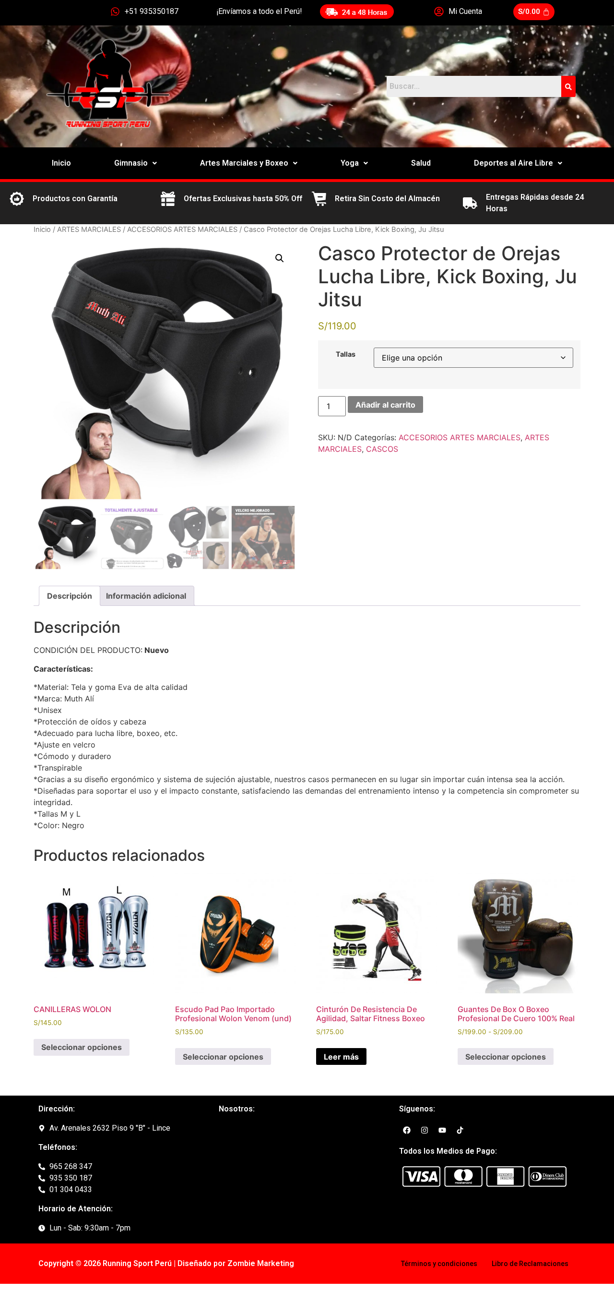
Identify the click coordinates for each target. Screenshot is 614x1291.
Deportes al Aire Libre (513, 163)
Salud (421, 163)
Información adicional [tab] (146, 596)
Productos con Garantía (75, 198)
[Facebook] (406, 1130)
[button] (135, 163)
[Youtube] (442, 1130)
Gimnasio (131, 163)
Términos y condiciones (439, 1263)
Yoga (350, 163)
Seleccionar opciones (81, 1047)
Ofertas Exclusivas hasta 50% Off (243, 198)
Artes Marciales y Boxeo (244, 163)
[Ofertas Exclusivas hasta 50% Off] (168, 199)
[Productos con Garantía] (17, 199)
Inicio (61, 163)
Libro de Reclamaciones (530, 1263)
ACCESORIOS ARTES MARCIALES (182, 229)
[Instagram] (424, 1130)
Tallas (345, 354)
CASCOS (382, 449)
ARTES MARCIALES (89, 229)
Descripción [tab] (69, 596)
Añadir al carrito (385, 405)
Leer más (341, 1057)
